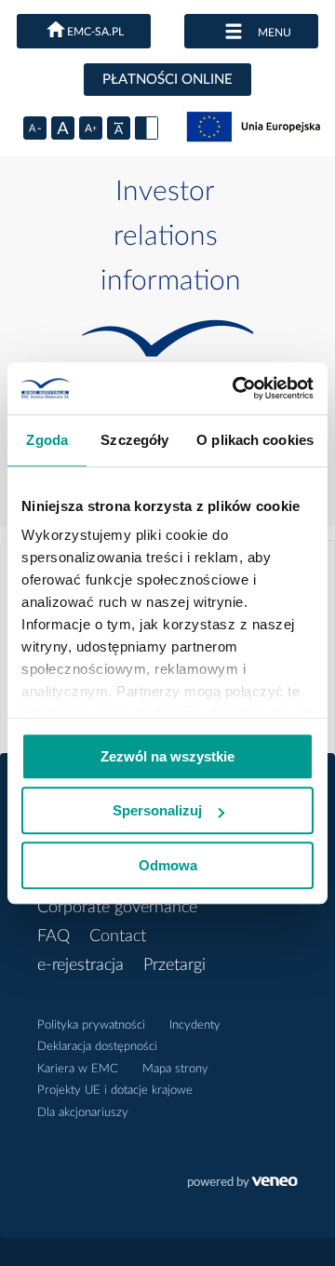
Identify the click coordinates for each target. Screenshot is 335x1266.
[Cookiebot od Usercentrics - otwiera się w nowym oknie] (236, 388)
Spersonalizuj (157, 810)
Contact (117, 936)
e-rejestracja (80, 965)
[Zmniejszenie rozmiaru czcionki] (35, 128)
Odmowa (168, 865)
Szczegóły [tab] (134, 440)
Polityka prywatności (91, 1025)
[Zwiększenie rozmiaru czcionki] (90, 128)
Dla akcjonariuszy (82, 1113)
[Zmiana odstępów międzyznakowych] (118, 128)
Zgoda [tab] (47, 440)
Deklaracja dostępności (97, 1047)
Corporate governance (117, 907)
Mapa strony (175, 1069)
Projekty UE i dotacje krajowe (115, 1090)
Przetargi (174, 965)
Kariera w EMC (77, 1069)
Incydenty (195, 1025)
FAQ (53, 936)
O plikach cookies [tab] (255, 440)
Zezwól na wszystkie (167, 756)
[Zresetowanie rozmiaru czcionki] (62, 128)
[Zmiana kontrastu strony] (146, 128)
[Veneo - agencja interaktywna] (242, 1184)
